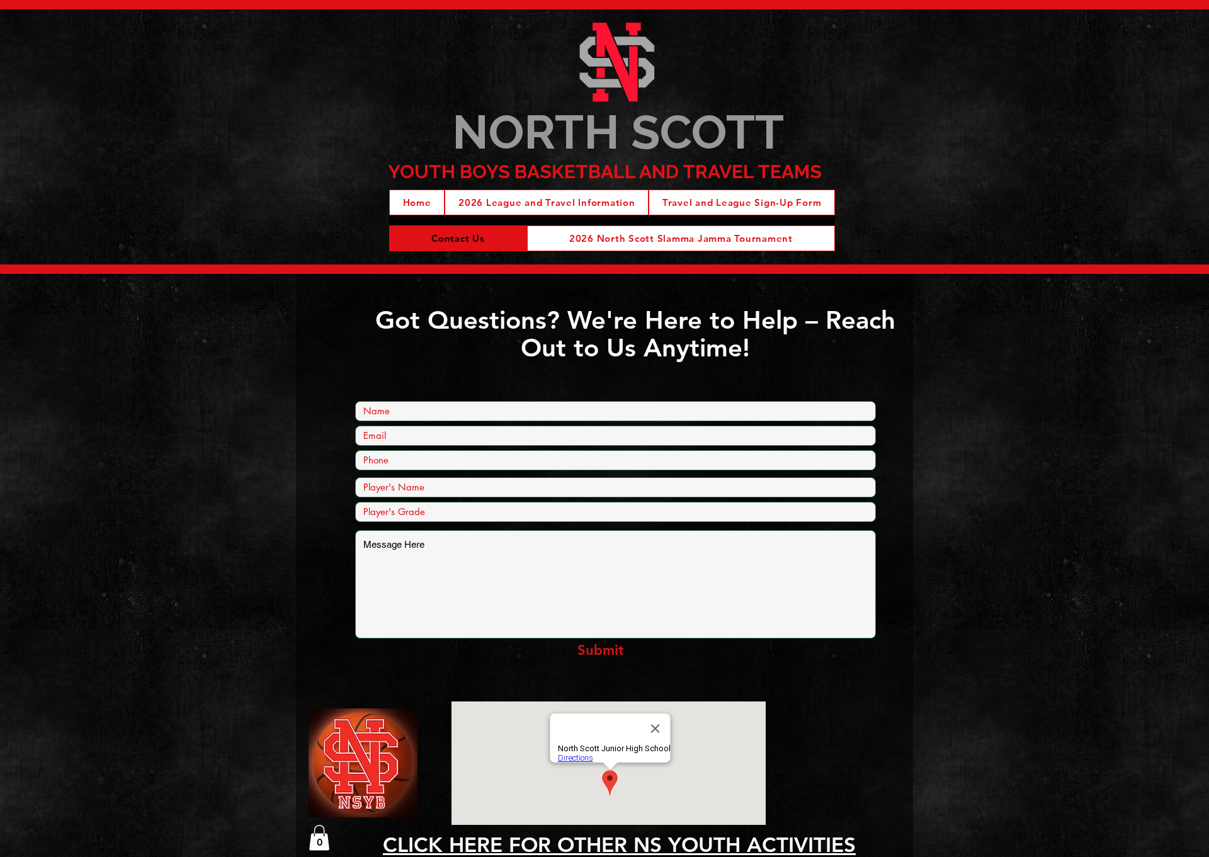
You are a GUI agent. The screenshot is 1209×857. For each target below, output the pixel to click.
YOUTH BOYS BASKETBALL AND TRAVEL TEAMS (605, 172)
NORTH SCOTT (618, 132)
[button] (319, 838)
